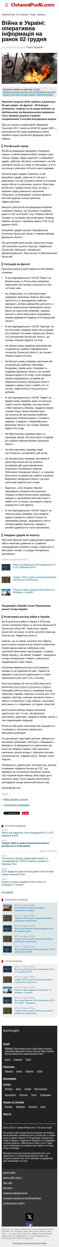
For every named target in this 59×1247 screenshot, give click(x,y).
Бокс (18, 1089)
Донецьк (48, 1048)
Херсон (36, 1051)
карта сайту (9, 1172)
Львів (34, 1048)
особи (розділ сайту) (14, 1203)
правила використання (15, 1193)
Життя (7, 1114)
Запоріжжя (10, 1051)
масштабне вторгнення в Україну (32, 686)
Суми (40, 1053)
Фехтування (40, 1089)
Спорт (7, 1084)
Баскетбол (10, 1095)
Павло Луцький (34, 47)
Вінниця (8, 1053)
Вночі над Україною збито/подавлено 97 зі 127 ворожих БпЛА (34, 565)
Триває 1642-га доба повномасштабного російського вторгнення (34, 578)
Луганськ (29, 1051)
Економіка (9, 1078)
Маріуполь (18, 1053)
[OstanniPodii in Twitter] (29, 1216)
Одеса (28, 1048)
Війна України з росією (16, 799)
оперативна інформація (16, 805)
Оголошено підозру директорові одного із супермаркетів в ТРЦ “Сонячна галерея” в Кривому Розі (25, 861)
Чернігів (50, 1051)
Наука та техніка (13, 1102)
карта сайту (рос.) (12, 1177)
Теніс (34, 1095)
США (28, 1059)
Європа (18, 1059)
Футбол (9, 1089)
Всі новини (22, 14)
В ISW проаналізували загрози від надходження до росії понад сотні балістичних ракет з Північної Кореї (29, 92)
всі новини (7, 892)
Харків (22, 1048)
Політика (8, 1066)
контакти (7, 1188)
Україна (41, 14)
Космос (9, 1107)
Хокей (27, 1089)
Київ (16, 1048)
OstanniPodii (8, 14)
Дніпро (40, 1048)
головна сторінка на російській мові (22, 1198)
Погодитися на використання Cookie (29, 1243)
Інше (43, 1107)
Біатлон (23, 1095)
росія (7, 1059)
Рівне (43, 1051)
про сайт (7, 1183)
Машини (20, 1107)
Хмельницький (30, 1053)
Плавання (45, 1095)
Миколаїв (19, 1051)
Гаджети (32, 1107)
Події (32, 14)
